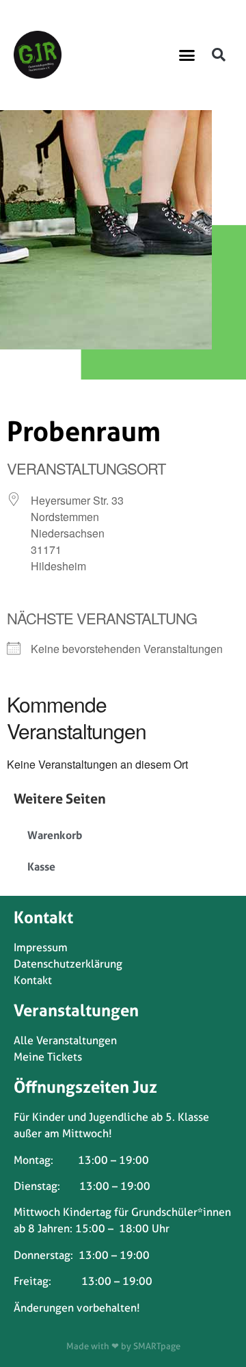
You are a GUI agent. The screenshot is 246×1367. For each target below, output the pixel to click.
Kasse (41, 866)
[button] (187, 55)
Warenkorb (54, 835)
